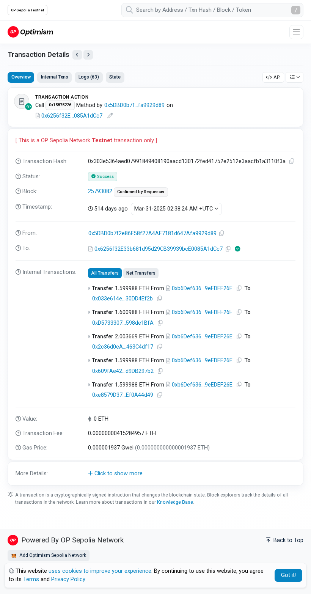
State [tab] (115, 77)
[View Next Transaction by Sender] (88, 55)
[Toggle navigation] (296, 32)
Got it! (288, 575)
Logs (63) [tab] (89, 77)
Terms (31, 579)
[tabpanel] (155, 286)
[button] (155, 474)
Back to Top (287, 540)
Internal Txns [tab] (54, 77)
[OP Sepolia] (30, 32)
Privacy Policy (68, 579)
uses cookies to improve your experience (100, 571)
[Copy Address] (221, 233)
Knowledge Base (175, 502)
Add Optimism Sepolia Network (52, 555)
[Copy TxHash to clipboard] (292, 161)
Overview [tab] (21, 77)
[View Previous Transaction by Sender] (77, 55)
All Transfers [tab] (105, 273)
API (277, 77)
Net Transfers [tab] (141, 273)
